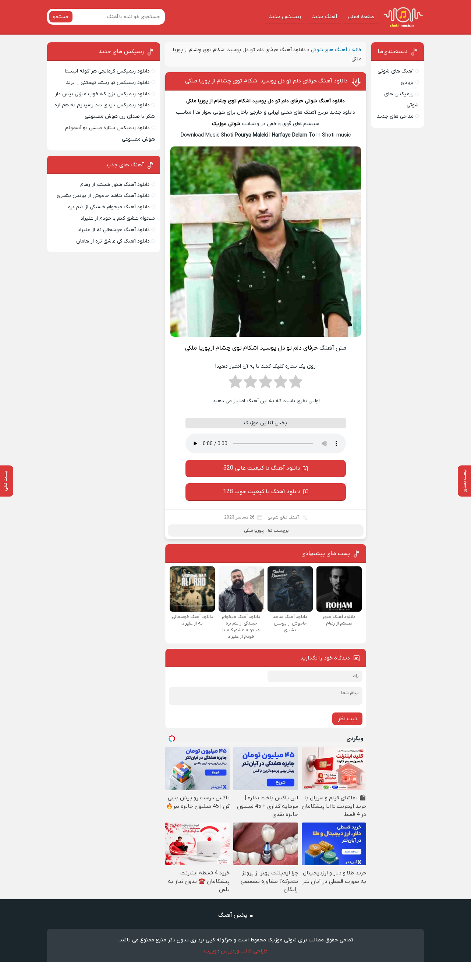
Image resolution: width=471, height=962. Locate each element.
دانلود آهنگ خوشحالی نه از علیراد (114, 229)
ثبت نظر (347, 718)
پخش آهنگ (232, 915)
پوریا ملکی (197, 101)
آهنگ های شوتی (329, 49)
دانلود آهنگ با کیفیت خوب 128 (262, 491)
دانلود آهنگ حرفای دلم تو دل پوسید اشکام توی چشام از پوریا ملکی (266, 81)
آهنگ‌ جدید (324, 16)
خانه (357, 49)
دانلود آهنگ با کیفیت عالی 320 (261, 468)
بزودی (407, 82)
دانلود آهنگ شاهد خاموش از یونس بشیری (103, 195)
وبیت (210, 951)
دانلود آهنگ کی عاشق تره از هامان (113, 241)
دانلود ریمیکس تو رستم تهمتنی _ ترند (108, 82)
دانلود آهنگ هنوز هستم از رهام (115, 184)
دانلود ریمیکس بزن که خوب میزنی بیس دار (102, 94)
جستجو (61, 17)
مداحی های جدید (395, 116)
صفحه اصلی (361, 16)
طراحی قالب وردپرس (244, 951)
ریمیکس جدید (285, 16)
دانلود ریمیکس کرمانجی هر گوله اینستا (107, 71)
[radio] (295, 384)
